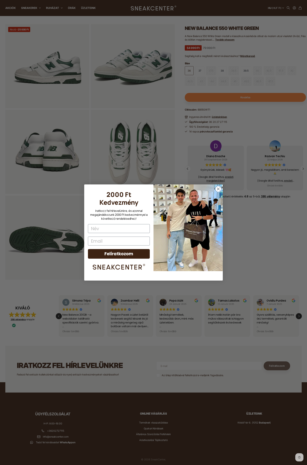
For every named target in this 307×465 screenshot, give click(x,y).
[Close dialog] (218, 189)
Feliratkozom (118, 254)
